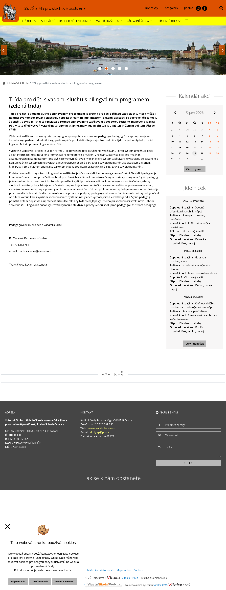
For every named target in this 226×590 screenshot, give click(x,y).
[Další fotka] (222, 50)
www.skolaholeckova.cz (102, 428)
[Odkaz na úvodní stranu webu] (10, 11)
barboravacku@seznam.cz (35, 251)
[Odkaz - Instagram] (198, 8)
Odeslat (188, 463)
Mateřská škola (18, 83)
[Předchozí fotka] (4, 50)
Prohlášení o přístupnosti (98, 570)
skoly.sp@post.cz (100, 432)
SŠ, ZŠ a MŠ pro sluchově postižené (55, 8)
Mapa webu (124, 570)
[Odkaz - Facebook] (204, 8)
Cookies (138, 570)
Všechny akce (194, 169)
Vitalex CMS (161, 585)
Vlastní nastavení (64, 581)
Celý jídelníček (194, 343)
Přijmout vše (18, 581)
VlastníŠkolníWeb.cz (73, 585)
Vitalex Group (130, 577)
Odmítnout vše (40, 581)
